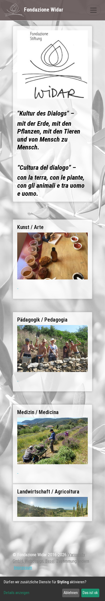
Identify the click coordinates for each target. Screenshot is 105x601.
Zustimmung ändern (72, 561)
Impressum (23, 567)
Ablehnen (71, 593)
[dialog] (52, 589)
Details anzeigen (16, 593)
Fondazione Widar (43, 9)
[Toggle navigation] (93, 10)
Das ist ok (90, 593)
